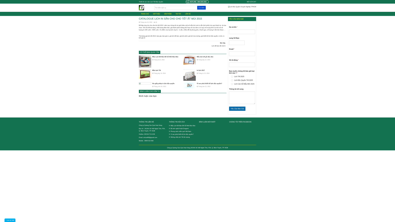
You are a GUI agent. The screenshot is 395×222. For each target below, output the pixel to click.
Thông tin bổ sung (236, 89)
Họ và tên (233, 27)
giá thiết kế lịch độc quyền (209, 36)
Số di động (234, 60)
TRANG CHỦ (145, 14)
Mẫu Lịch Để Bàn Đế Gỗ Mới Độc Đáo (165, 57)
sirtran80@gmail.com (150, 137)
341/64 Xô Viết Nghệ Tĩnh (153, 128)
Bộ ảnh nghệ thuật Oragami (180, 128)
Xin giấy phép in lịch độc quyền (163, 83)
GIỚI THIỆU (156, 14)
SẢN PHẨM (167, 14)
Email (231, 49)
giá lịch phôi (184, 36)
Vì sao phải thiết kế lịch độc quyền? (209, 83)
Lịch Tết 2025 (239, 76)
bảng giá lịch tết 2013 (149, 36)
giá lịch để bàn (174, 36)
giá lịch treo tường (194, 36)
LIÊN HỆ (188, 14)
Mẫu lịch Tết (156, 70)
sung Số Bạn (234, 38)
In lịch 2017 (201, 70)
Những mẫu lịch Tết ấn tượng (180, 137)
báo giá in (165, 36)
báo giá (159, 36)
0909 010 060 (148, 141)
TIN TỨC (178, 14)
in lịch (220, 36)
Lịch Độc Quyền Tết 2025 (243, 80)
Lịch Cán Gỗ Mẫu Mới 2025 (244, 84)
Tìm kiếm (201, 8)
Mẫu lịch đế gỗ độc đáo (205, 57)
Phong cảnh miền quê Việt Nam (181, 131)
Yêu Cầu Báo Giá (237, 109)
